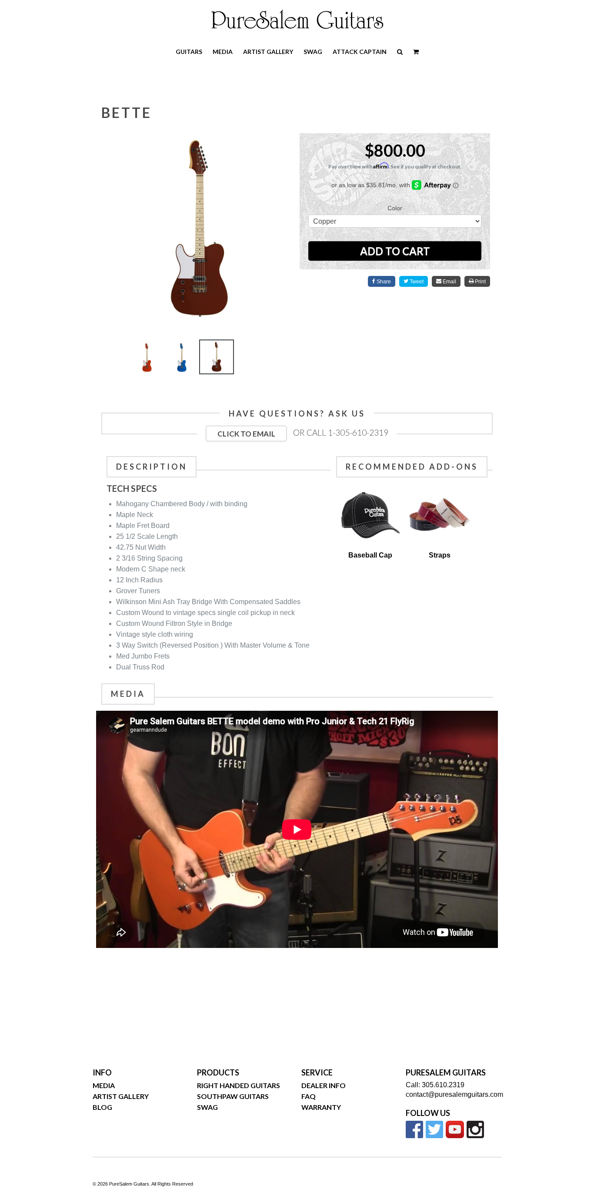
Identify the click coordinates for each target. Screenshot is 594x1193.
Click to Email (246, 433)
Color (394, 208)
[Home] (297, 19)
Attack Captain (360, 51)
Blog (102, 1107)
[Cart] (416, 52)
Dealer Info (323, 1085)
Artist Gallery (268, 51)
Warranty (321, 1107)
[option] (147, 359)
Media (223, 51)
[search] (400, 52)
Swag (313, 51)
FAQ (308, 1096)
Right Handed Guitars (238, 1085)
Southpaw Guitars (233, 1096)
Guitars (189, 51)
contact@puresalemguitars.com (454, 1094)
